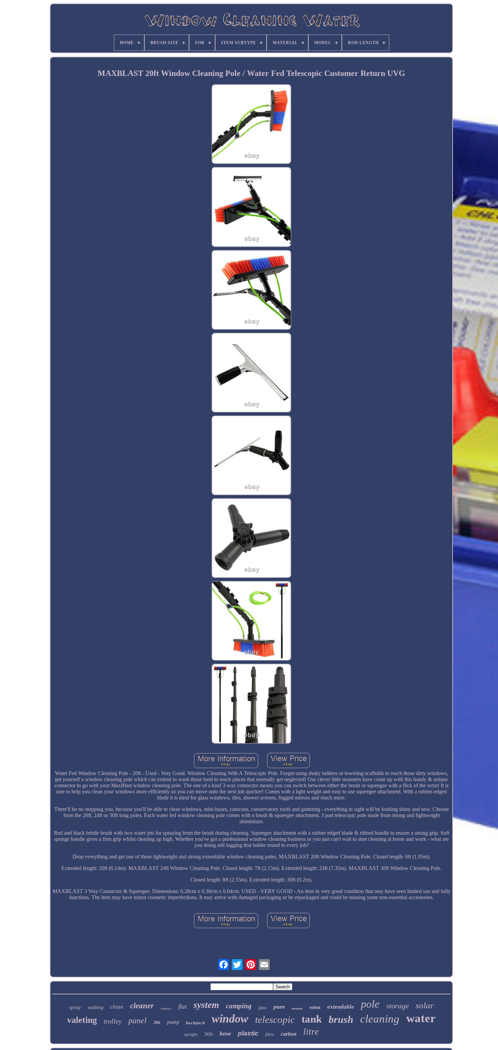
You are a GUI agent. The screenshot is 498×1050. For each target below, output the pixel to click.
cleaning (379, 1019)
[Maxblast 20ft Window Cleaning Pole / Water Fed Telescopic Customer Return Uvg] (251, 124)
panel (137, 1020)
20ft (156, 1022)
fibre (269, 1034)
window (230, 1018)
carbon (288, 1034)
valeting (82, 1020)
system (206, 1004)
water (421, 1018)
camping (239, 1006)
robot (314, 1007)
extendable (340, 1007)
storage (397, 1006)
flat (182, 1006)
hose (225, 1033)
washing (95, 1007)
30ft (208, 1034)
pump (173, 1022)
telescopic (275, 1019)
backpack (195, 1023)
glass (262, 1007)
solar (425, 1005)
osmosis (166, 1008)
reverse (297, 1008)
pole (370, 1004)
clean (116, 1007)
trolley (113, 1021)
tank (312, 1019)
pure (279, 1006)
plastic (248, 1033)
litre (311, 1032)
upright (191, 1034)
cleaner (142, 1006)
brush (341, 1019)
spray (75, 1007)
